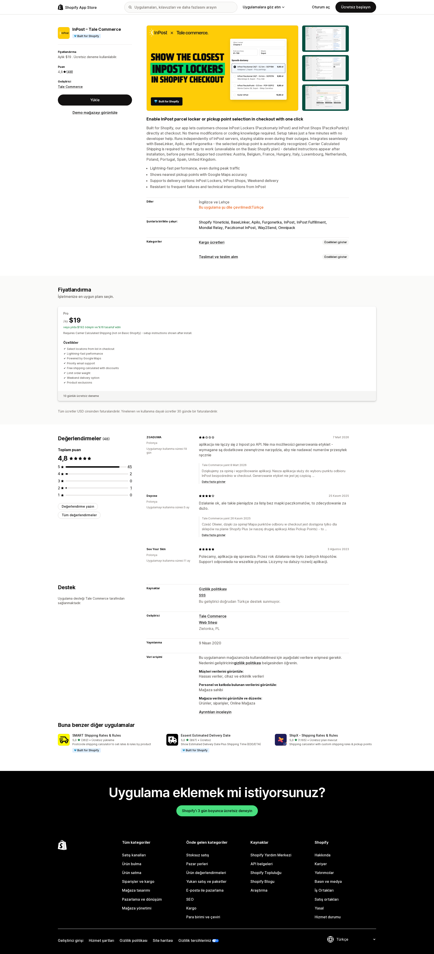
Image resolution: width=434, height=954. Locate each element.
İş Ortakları (324, 890)
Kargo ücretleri (211, 242)
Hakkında (322, 855)
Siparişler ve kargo (138, 881)
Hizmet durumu (328, 917)
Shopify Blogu (262, 881)
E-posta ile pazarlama (205, 890)
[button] (108, 743)
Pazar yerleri (197, 864)
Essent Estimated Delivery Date (206, 735)
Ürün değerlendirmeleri (206, 872)
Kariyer (321, 864)
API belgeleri (261, 864)
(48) (69, 72)
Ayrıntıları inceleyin (215, 712)
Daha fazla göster (214, 481)
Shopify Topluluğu (265, 872)
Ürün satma (131, 872)
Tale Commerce (70, 87)
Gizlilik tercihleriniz (194, 940)
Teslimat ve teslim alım (218, 256)
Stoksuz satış (197, 855)
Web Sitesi (208, 622)
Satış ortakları (327, 899)
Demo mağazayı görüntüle (95, 112)
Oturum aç (321, 7)
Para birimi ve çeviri (203, 917)
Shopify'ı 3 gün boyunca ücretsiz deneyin (217, 810)
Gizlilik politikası (213, 589)
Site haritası (163, 940)
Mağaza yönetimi (136, 908)
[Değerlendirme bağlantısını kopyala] (164, 437)
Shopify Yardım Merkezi (270, 855)
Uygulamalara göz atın (262, 7)
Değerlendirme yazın (78, 506)
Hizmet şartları (101, 940)
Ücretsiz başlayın (355, 7)
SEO (190, 899)
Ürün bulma (131, 864)
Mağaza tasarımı (136, 890)
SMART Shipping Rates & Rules (96, 735)
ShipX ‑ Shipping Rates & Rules (313, 735)
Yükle (95, 100)
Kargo (191, 908)
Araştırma (258, 890)
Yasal (319, 908)
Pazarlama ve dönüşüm (142, 899)
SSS (202, 595)
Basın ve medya (328, 881)
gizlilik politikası (247, 663)
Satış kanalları (134, 855)
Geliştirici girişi (70, 940)
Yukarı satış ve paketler (206, 881)
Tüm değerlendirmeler (79, 515)
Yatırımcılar (324, 872)
